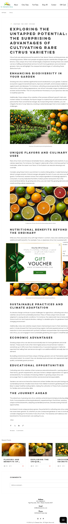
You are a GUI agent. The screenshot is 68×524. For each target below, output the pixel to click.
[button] (60, 245)
